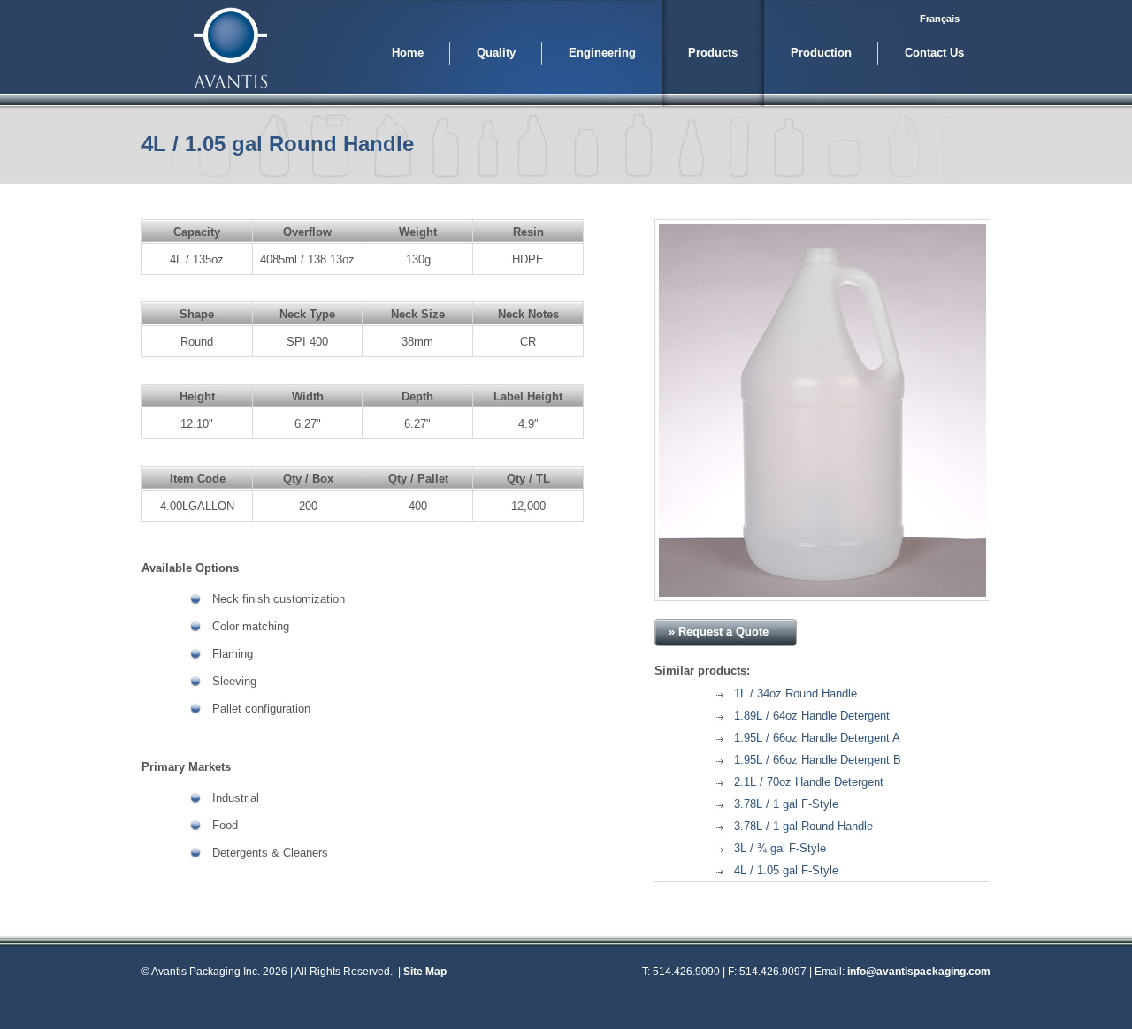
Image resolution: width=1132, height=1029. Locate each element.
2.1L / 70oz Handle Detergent (808, 782)
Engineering (602, 52)
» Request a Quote (719, 631)
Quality (496, 52)
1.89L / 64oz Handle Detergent (812, 715)
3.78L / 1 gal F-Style (786, 804)
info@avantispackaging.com (918, 971)
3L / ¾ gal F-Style (780, 848)
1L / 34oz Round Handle (795, 693)
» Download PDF (907, 631)
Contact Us (934, 52)
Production (821, 52)
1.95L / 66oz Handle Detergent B (817, 759)
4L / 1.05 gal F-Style (786, 870)
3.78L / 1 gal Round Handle (803, 826)
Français (940, 18)
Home (408, 52)
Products (713, 52)
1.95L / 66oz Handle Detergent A (817, 737)
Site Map (425, 971)
